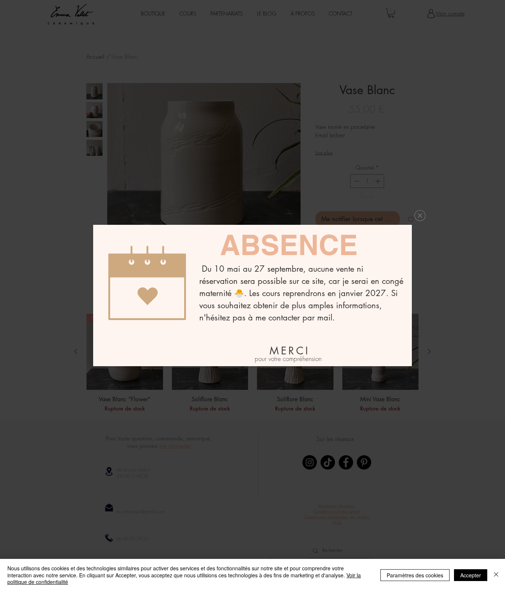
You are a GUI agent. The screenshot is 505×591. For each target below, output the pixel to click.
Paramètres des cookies (415, 575)
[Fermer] (496, 575)
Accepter (470, 575)
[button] (420, 215)
